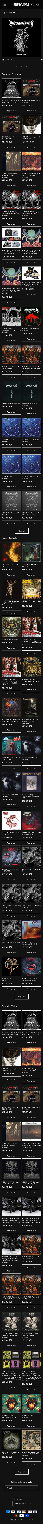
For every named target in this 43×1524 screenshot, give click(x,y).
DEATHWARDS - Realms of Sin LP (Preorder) (10, 367)
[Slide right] (26, 66)
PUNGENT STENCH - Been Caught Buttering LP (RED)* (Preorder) (11, 1335)
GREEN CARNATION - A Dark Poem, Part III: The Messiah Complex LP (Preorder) (31, 251)
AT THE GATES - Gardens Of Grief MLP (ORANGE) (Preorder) (10, 175)
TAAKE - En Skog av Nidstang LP (11, 943)
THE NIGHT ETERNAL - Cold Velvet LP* (30, 758)
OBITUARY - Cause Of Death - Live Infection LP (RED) (31, 979)
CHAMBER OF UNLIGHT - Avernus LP (30, 565)
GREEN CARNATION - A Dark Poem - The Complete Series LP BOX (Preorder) (11, 251)
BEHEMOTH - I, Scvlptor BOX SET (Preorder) (31, 138)
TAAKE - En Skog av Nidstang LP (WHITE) (31, 906)
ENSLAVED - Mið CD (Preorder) (8, 477)
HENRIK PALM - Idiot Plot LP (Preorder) (31, 101)
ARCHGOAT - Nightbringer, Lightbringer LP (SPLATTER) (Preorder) (11, 213)
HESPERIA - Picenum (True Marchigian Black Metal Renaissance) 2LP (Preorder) (31, 1220)
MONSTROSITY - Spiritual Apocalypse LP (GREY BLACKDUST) (30, 721)
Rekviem (18, 1520)
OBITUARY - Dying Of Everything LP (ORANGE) (30, 943)
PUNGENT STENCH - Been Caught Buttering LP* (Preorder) (30, 1335)
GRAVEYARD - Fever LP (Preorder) (29, 1416)
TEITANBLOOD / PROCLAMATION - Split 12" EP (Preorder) (11, 330)
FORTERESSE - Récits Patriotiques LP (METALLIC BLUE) (30, 796)
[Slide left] (16, 66)
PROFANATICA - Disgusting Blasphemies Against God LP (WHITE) (11, 602)
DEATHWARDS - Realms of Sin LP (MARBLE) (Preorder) (31, 367)
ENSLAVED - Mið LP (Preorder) (8, 440)
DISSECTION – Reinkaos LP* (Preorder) (11, 514)
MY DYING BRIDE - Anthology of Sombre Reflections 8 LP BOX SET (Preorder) (31, 284)
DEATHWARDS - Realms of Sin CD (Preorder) (30, 1257)
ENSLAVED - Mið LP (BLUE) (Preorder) (30, 440)
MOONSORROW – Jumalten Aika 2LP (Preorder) (10, 1183)
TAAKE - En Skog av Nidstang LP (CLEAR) (11, 906)
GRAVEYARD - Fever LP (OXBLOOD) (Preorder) (9, 1416)
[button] (4, 4)
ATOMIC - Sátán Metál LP (10, 639)
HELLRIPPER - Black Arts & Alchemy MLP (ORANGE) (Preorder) (30, 1453)
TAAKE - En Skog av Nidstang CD (31, 870)
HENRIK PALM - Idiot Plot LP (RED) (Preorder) (11, 138)
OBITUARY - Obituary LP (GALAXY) (10, 979)
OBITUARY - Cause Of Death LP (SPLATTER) (11, 870)
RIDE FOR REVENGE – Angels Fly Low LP (11, 833)
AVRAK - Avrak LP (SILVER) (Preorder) (30, 404)
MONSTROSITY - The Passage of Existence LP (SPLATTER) (11, 720)
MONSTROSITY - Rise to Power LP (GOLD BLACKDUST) (31, 680)
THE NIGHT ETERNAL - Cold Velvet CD (10, 795)
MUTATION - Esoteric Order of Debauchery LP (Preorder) (11, 101)
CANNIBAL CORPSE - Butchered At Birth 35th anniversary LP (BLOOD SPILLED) (9, 682)
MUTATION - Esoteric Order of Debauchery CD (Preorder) (11, 1033)
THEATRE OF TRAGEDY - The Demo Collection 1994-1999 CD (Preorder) (31, 1145)
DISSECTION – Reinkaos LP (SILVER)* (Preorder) (30, 514)
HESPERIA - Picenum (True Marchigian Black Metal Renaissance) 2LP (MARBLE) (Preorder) (11, 1259)
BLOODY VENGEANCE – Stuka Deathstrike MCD (31, 833)
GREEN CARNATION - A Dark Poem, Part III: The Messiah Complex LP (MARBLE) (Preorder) (11, 290)
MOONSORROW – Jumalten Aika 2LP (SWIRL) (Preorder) (31, 1183)
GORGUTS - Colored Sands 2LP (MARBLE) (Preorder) (10, 1453)
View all (21, 531)
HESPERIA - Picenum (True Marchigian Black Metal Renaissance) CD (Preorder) (11, 1220)
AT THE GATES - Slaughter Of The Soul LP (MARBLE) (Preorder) (31, 175)
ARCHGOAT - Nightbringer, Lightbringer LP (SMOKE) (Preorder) (30, 213)
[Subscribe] (35, 1488)
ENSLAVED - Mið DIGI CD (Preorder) (30, 477)
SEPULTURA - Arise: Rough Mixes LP (10, 565)
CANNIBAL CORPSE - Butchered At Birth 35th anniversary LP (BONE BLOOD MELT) (31, 641)
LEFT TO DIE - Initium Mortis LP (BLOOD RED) (11, 758)
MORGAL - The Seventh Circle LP (31, 602)
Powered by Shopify (27, 1520)
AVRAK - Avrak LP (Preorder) (11, 403)
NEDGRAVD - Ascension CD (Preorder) (30, 329)
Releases (6, 59)
